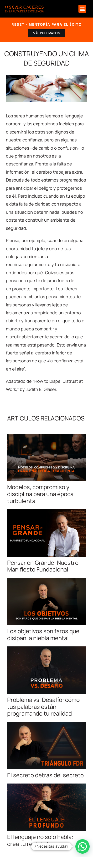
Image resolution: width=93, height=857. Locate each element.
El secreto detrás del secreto (45, 775)
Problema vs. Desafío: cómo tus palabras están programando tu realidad (43, 706)
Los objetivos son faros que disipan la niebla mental (43, 634)
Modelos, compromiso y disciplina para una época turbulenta (40, 494)
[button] (82, 9)
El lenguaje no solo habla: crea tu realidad (40, 840)
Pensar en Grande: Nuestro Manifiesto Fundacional (42, 566)
